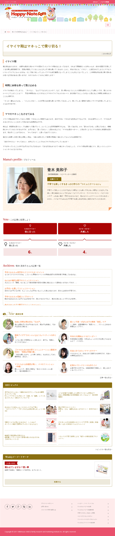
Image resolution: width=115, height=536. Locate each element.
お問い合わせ (45, 506)
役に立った (30, 228)
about (95, 2)
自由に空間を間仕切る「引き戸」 (28, 322)
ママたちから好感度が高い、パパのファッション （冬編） (34, 365)
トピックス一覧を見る (103, 449)
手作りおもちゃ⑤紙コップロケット (19, 296)
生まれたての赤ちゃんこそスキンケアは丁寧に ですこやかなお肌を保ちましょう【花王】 (25, 409)
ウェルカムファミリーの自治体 (86, 522)
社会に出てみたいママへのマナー (83, 350)
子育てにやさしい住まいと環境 (86, 513)
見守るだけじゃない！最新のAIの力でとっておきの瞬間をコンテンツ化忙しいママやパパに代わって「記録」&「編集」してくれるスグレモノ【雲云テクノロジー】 (25, 395)
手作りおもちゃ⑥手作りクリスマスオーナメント (24, 272)
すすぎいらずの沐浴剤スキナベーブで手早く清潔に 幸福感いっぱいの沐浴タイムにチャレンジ (78, 423)
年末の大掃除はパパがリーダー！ (83, 336)
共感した (85, 228)
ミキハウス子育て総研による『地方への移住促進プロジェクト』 (78, 437)
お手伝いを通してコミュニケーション (20, 288)
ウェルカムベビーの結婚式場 (85, 510)
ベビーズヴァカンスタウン (84, 516)
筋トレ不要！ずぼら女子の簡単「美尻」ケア (88, 322)
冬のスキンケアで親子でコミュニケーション (23, 304)
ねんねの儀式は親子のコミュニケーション (22, 280)
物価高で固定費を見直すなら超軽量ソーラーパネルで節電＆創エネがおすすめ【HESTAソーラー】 (22, 437)
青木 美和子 (57, 170)
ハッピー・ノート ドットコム (85, 503)
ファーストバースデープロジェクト (87, 519)
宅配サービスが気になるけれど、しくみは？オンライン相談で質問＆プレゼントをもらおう (21, 423)
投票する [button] (57, 482)
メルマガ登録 (104, 2)
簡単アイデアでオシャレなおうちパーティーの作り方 (35, 336)
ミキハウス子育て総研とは (48, 510)
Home (8, 32)
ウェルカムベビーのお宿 (84, 506)
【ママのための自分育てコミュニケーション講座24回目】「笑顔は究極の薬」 (35, 350)
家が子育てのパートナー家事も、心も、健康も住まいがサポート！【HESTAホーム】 (78, 409)
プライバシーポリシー (47, 503)
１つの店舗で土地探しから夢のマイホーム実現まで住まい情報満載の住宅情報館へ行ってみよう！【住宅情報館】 (78, 395)
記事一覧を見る (106, 377)
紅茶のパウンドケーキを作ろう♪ (83, 365)
